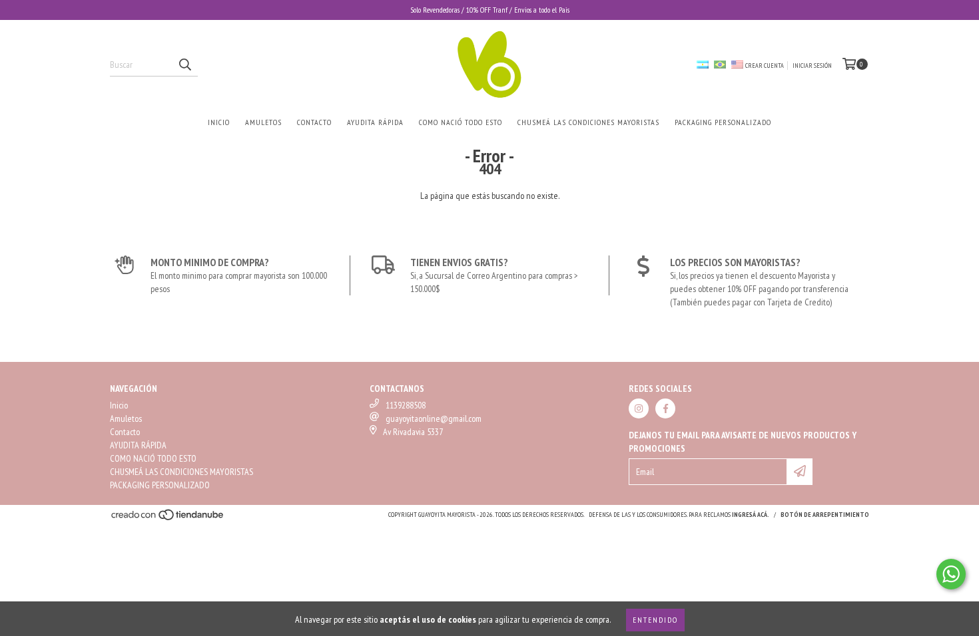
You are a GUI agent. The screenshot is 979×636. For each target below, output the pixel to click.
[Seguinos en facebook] (665, 408)
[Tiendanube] (168, 518)
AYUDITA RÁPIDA (375, 122)
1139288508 (406, 405)
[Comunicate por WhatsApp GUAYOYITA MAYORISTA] (951, 574)
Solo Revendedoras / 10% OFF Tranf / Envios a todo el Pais (489, 10)
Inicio (219, 122)
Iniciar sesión (812, 65)
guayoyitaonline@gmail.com (434, 418)
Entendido (655, 620)
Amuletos (263, 122)
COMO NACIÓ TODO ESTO (460, 122)
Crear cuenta (764, 65)
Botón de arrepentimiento (825, 514)
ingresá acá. (750, 514)
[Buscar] (184, 65)
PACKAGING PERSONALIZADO (723, 122)
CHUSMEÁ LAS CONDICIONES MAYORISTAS (588, 122)
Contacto (314, 122)
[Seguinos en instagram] (639, 408)
